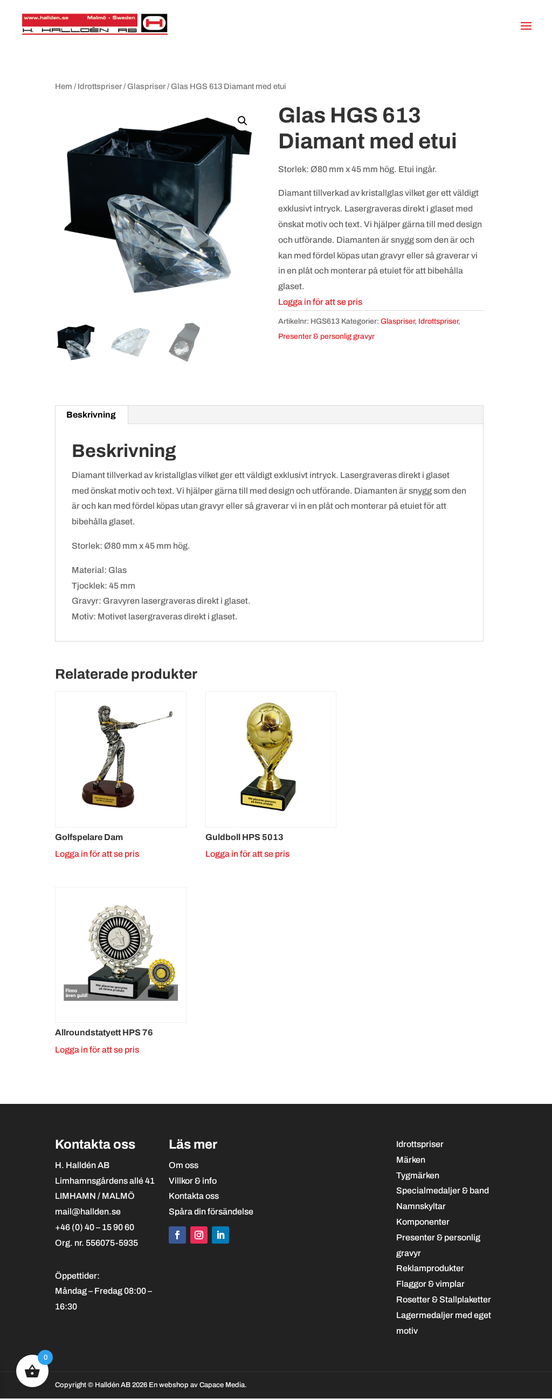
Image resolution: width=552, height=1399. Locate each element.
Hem (63, 86)
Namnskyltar (421, 1206)
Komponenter (423, 1221)
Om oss (183, 1165)
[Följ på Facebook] (177, 1235)
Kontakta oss (194, 1195)
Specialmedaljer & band (442, 1190)
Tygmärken (417, 1175)
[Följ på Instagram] (199, 1235)
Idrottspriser (100, 86)
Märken (410, 1159)
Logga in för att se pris (320, 301)
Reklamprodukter (430, 1268)
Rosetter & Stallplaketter (443, 1299)
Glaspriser (146, 86)
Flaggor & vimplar (430, 1283)
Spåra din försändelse (211, 1211)
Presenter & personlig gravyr (326, 336)
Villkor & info (193, 1180)
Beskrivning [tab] (91, 414)
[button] (242, 121)
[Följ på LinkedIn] (220, 1235)
